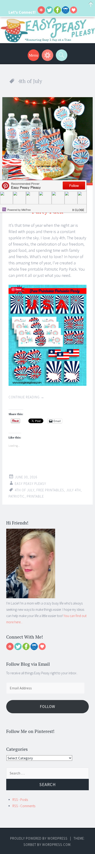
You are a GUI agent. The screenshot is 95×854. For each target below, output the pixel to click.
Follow (47, 706)
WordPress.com (56, 844)
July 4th (73, 490)
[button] (78, 208)
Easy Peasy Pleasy (30, 483)
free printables (50, 490)
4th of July (24, 490)
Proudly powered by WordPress (39, 838)
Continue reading (26, 397)
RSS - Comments (23, 806)
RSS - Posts (20, 799)
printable (35, 496)
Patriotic (17, 496)
